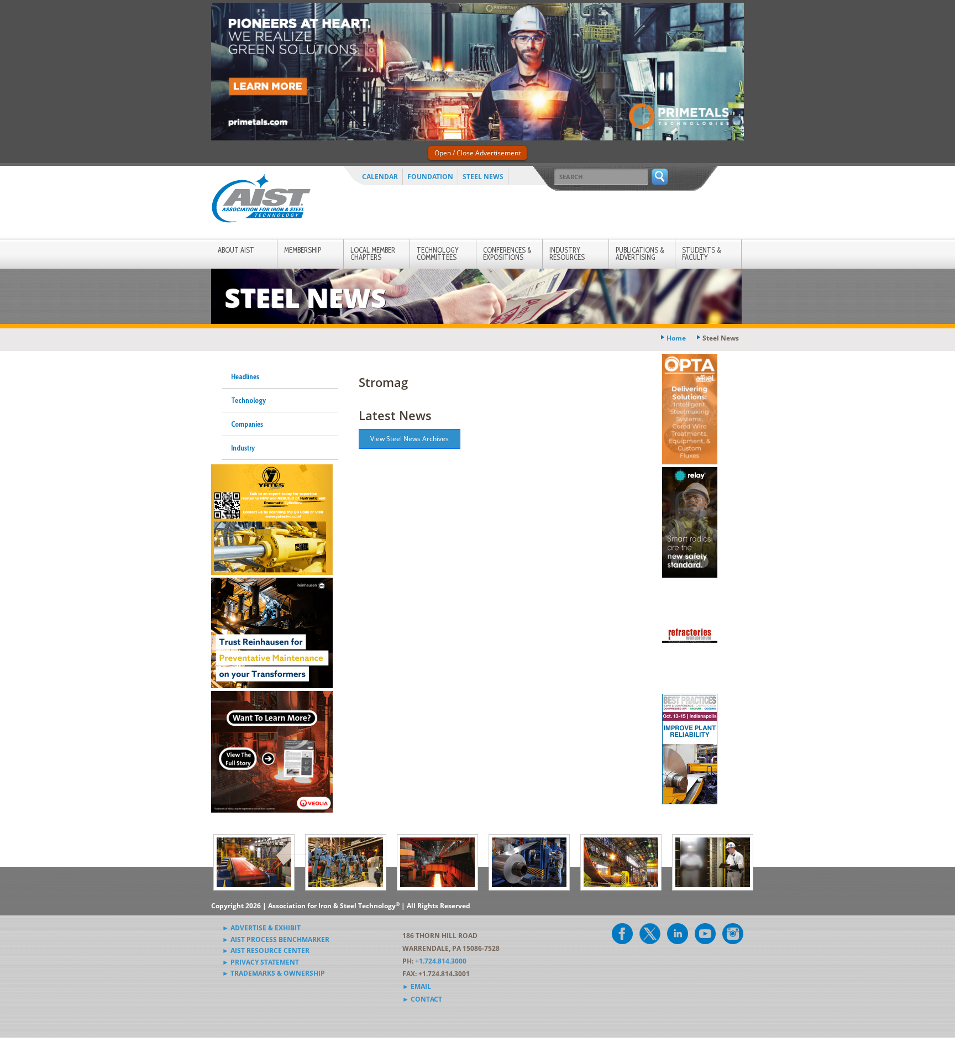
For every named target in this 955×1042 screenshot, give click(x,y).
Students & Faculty (701, 253)
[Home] (261, 200)
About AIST (236, 249)
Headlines (245, 376)
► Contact (422, 999)
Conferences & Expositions (507, 253)
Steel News (483, 176)
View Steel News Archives (409, 438)
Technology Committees (438, 253)
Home (676, 338)
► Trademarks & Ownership (273, 973)
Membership (302, 249)
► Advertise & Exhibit (261, 928)
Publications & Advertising (640, 253)
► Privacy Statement (260, 962)
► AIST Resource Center (265, 950)
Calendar (380, 176)
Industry (243, 447)
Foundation (430, 176)
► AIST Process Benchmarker (275, 939)
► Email (416, 986)
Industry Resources (567, 253)
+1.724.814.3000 (440, 961)
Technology (248, 400)
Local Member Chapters (372, 253)
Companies (247, 424)
